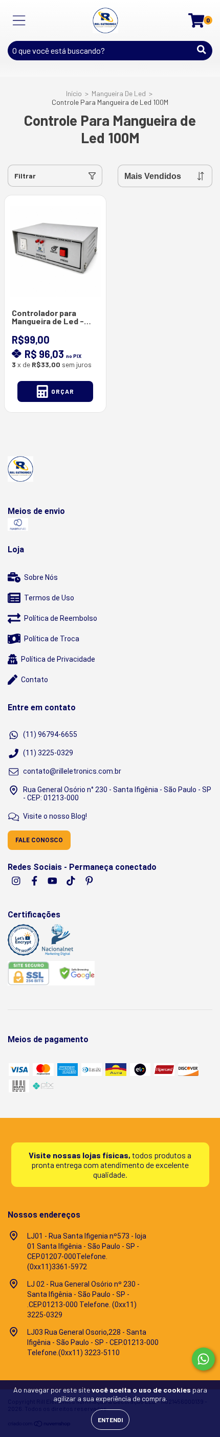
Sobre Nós (41, 577)
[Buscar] (201, 49)
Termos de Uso (49, 598)
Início (74, 93)
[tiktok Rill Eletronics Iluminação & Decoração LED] (71, 881)
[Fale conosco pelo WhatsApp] (203, 1359)
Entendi (110, 1419)
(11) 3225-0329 (48, 753)
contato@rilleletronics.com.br (72, 771)
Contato (34, 680)
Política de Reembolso (60, 618)
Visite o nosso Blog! (55, 816)
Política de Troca (51, 639)
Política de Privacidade (58, 659)
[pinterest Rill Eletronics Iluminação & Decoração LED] (89, 881)
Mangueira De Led (119, 93)
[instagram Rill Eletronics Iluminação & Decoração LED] (17, 881)
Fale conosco (39, 840)
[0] (196, 23)
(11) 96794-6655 (50, 734)
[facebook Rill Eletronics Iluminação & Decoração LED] (35, 881)
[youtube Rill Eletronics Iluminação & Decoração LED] (53, 881)
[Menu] (19, 20)
